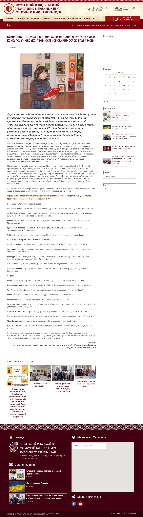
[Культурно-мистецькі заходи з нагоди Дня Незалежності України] (107, 116)
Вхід (118, 513)
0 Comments (123, 120)
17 (119, 90)
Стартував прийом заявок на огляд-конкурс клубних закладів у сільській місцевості (63, 387)
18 (124, 90)
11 (124, 86)
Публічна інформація (129, 513)
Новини (35, 18)
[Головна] (72, 25)
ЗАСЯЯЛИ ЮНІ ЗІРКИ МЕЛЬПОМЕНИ (40, 385)
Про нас (21, 18)
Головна (9, 18)
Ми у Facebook (109, 36)
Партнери (73, 18)
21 (105, 94)
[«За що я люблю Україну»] (107, 127)
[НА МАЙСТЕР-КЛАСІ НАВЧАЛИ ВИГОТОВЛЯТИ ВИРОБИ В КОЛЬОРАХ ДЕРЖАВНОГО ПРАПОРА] (107, 161)
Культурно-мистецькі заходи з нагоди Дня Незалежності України (123, 115)
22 (110, 94)
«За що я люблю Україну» (121, 126)
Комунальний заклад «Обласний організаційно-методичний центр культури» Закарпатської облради (38, 8)
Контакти (89, 18)
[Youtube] (80, 503)
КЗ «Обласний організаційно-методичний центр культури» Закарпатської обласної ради (38, 447)
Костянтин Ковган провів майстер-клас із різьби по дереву (86, 383)
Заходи (46, 18)
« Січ (104, 102)
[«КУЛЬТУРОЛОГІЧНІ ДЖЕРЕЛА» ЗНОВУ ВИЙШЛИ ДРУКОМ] (107, 148)
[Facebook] (74, 503)
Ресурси (58, 18)
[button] (109, 18)
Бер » (109, 102)
